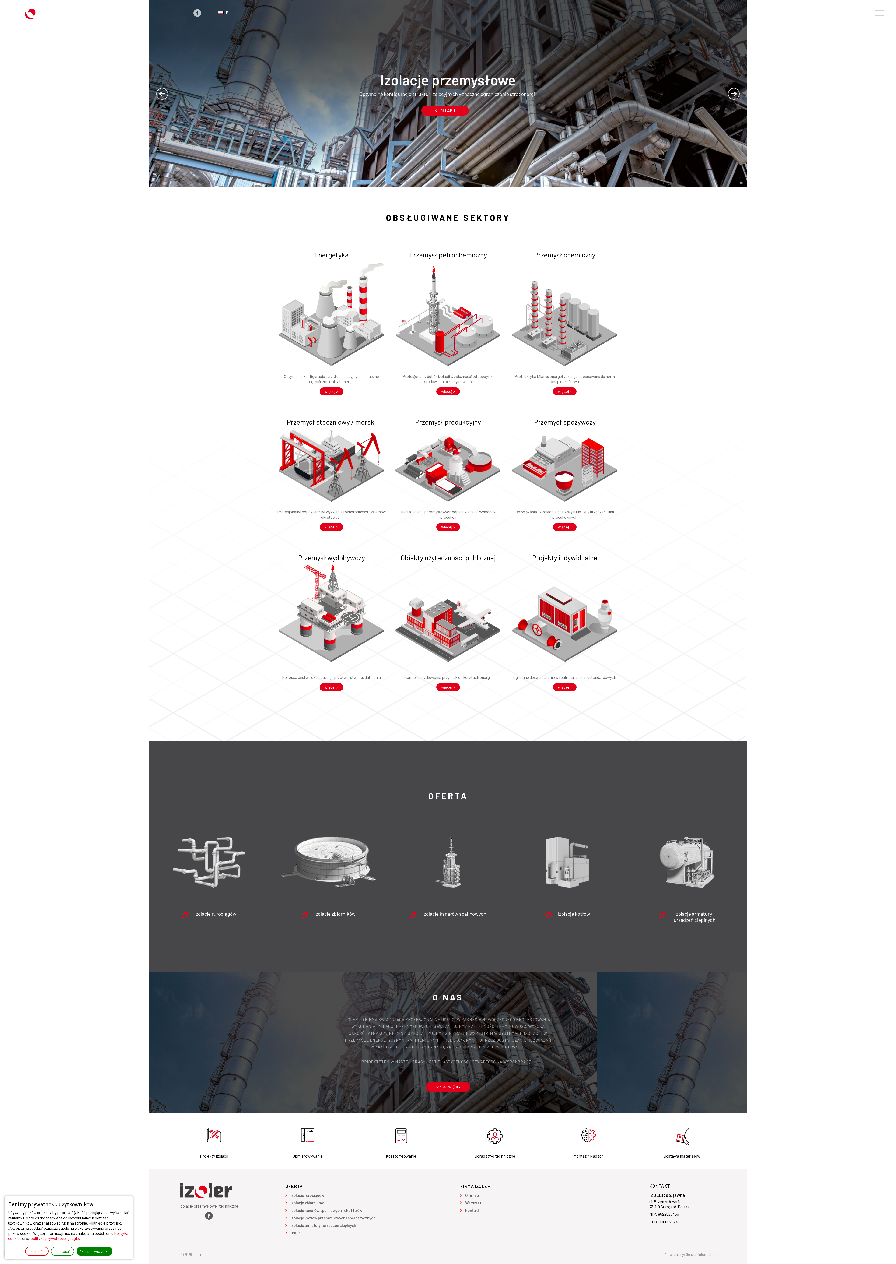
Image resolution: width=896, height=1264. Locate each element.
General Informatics (701, 1254)
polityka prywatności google (55, 1238)
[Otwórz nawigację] (879, 13)
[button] (162, 94)
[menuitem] (307, 1195)
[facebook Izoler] (197, 13)
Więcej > (331, 391)
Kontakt (445, 110)
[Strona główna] (34, 13)
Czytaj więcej (448, 1086)
